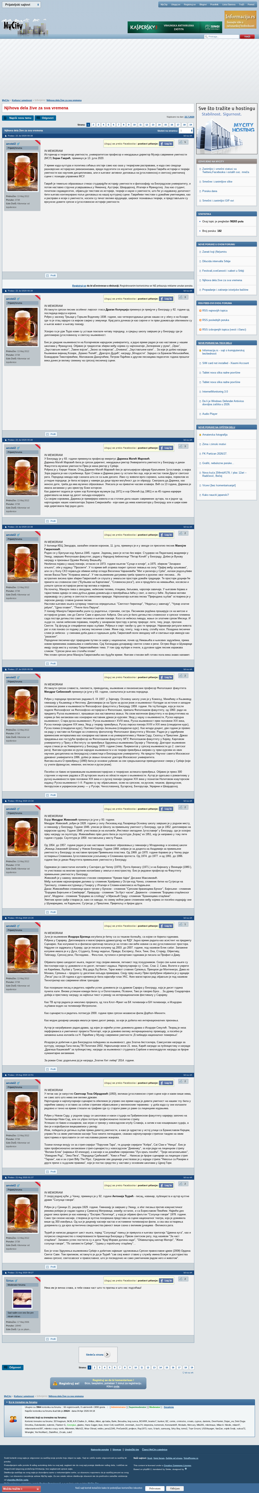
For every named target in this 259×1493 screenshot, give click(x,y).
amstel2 (11, 143)
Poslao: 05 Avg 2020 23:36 (21, 918)
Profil (53, 275)
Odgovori (48, 117)
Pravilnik (214, 4)
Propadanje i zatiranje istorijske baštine (225, 289)
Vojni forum (159, 1458)
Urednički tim (132, 1449)
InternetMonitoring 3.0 (215, 391)
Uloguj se (175, 4)
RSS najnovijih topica (214, 310)
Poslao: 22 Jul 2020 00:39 (20, 291)
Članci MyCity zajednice (154, 1449)
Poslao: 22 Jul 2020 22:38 (20, 527)
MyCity (164, 4)
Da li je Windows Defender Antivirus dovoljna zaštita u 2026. (223, 403)
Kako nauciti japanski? (215, 494)
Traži (241, 4)
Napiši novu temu (20, 117)
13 (153, 124)
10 (134, 124)
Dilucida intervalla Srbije (216, 261)
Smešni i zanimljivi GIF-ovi (218, 200)
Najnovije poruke (100, 1449)
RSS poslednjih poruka (215, 320)
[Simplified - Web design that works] (186, 1468)
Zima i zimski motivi (214, 444)
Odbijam (175, 1488)
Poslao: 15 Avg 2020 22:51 (21, 1075)
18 (184, 124)
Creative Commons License (177, 1465)
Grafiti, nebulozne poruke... (218, 463)
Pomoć (251, 4)
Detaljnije (169, 1407)
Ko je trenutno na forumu (23, 1402)
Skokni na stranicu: (167, 131)
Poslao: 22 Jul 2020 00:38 (20, 136)
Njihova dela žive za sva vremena (64, 100)
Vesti (149, 1458)
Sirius (10, 1280)
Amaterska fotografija (214, 434)
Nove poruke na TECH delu (215, 343)
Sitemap (117, 1449)
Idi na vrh (189, 1373)
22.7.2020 (189, 117)
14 (159, 124)
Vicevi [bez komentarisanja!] (219, 485)
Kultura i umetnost (22, 100)
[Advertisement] (129, 71)
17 (178, 124)
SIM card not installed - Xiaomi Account (225, 363)
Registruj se (190, 4)
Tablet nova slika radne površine (221, 372)
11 (140, 124)
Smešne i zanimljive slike (217, 181)
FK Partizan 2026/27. (214, 453)
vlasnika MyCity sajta (17, 1480)
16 (172, 124)
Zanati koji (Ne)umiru (214, 251)
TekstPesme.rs (191, 1458)
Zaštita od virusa (174, 1458)
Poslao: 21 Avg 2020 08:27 (21, 1272)
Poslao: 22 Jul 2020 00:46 (20, 440)
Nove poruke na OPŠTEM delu (216, 427)
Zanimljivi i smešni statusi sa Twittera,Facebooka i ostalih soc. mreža (225, 170)
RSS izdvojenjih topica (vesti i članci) (224, 329)
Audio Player (209, 413)
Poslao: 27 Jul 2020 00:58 (20, 669)
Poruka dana (209, 191)
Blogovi (203, 4)
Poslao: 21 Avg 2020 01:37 (21, 1177)
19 (190, 124)
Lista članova (228, 4)
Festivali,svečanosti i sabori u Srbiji (223, 270)
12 (146, 124)
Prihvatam (154, 1488)
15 (165, 124)
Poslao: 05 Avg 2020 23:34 (21, 801)
